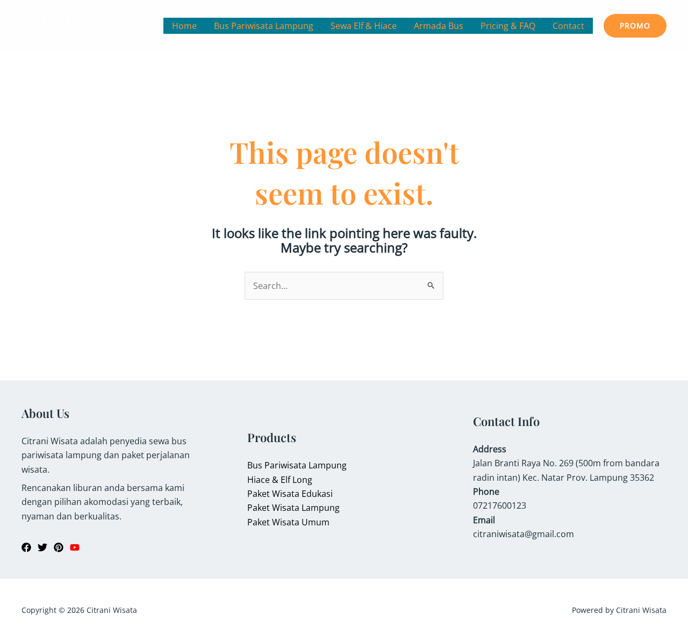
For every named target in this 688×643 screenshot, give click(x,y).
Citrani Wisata (83, 19)
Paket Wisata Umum (288, 522)
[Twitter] (42, 547)
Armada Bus (438, 26)
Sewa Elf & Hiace (364, 26)
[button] (635, 26)
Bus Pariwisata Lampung (263, 26)
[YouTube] (75, 547)
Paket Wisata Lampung (293, 508)
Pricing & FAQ (508, 26)
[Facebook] (26, 547)
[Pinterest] (58, 547)
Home (184, 26)
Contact (568, 26)
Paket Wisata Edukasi (290, 494)
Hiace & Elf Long (279, 480)
